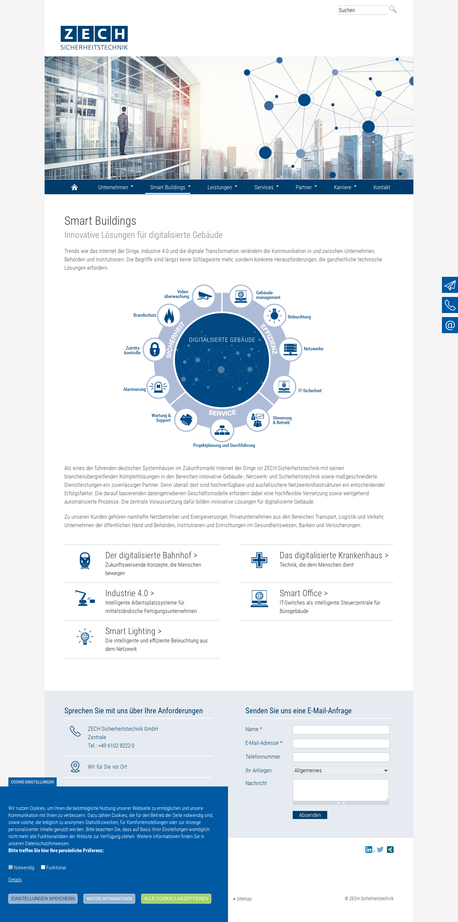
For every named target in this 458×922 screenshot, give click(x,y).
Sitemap (244, 899)
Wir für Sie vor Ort (107, 766)
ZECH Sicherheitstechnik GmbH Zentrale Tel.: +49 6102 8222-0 (123, 737)
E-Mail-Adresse (263, 742)
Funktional (56, 868)
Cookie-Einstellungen (32, 781)
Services (264, 187)
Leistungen (220, 187)
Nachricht (256, 783)
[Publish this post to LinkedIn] (370, 851)
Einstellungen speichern (42, 898)
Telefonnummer (262, 756)
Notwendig (24, 868)
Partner (304, 187)
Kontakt (382, 187)
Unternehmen (113, 187)
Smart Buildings (167, 187)
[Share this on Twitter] (380, 851)
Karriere (342, 187)
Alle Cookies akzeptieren (176, 898)
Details (15, 880)
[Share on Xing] (390, 851)
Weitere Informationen (109, 898)
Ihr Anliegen (258, 770)
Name (253, 729)
